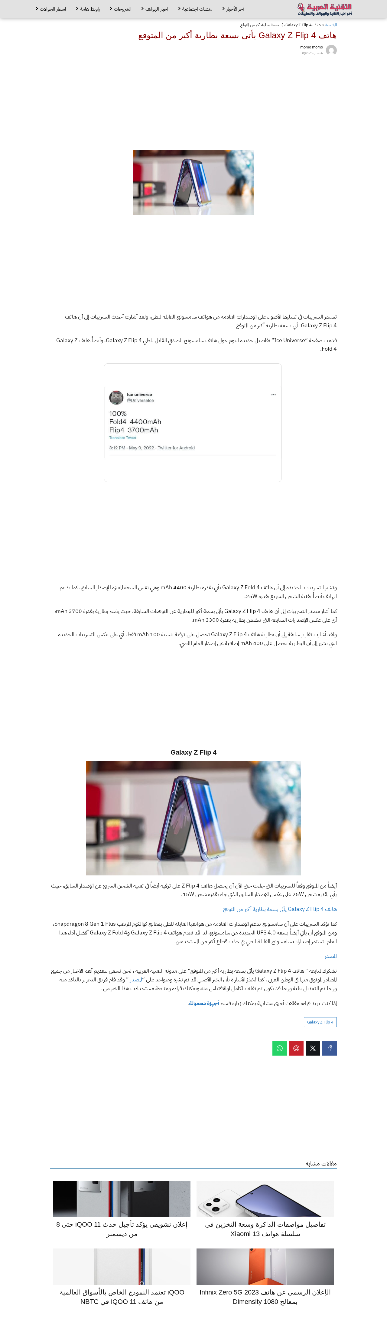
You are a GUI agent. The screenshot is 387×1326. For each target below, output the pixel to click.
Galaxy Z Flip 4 (320, 1022)
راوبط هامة (90, 9)
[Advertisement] (193, 101)
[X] (313, 1048)
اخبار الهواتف (156, 9)
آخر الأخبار (235, 9)
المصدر (331, 956)
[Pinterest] (296, 1048)
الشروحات (123, 9)
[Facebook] (329, 1048)
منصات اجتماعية (197, 9)
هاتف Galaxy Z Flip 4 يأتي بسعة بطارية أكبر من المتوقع (280, 909)
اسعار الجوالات (53, 9)
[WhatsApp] (279, 1048)
